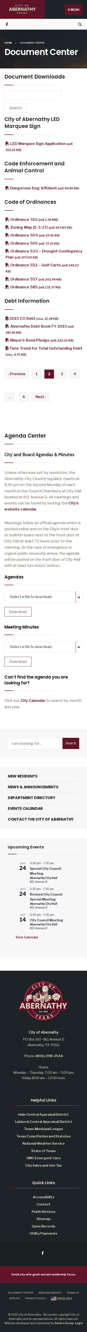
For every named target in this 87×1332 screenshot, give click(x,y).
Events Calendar (25, 808)
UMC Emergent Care (44, 1158)
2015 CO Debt (33, 318)
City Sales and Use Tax (43, 1165)
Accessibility (43, 1197)
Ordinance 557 (35, 279)
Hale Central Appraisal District (43, 1114)
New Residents (22, 776)
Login (79, 1323)
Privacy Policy (35, 1298)
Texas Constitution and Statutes (43, 1136)
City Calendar (33, 700)
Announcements (49, 1292)
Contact (43, 1204)
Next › (40, 397)
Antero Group (64, 1323)
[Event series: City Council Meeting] (56, 914)
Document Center (20, 1292)
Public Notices (44, 1211)
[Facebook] (7, 24)
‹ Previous (16, 374)
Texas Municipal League (43, 1129)
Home (8, 42)
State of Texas (43, 1151)
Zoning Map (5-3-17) (40, 227)
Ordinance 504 (34, 235)
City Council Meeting (46, 920)
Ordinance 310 (33, 219)
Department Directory (31, 797)
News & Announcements (33, 787)
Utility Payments (43, 1233)
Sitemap (44, 1219)
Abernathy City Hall (43, 878)
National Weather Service (43, 1143)
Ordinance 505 (34, 243)
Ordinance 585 (35, 287)
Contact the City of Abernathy (41, 819)
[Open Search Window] (80, 24)
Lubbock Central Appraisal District (43, 1121)
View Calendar (27, 937)
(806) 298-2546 (49, 1056)
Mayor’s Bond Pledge (41, 340)
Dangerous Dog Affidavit (44, 188)
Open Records (43, 1226)
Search (71, 743)
